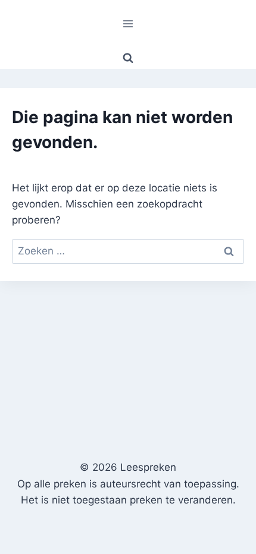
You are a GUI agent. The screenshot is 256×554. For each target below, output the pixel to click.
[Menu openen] (128, 23)
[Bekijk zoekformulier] (128, 58)
